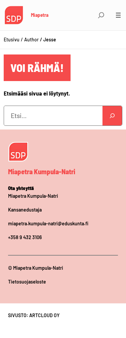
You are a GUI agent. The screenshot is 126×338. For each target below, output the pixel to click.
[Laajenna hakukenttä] (101, 15)
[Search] (112, 115)
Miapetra (39, 15)
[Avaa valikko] (118, 15)
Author (31, 39)
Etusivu (11, 39)
